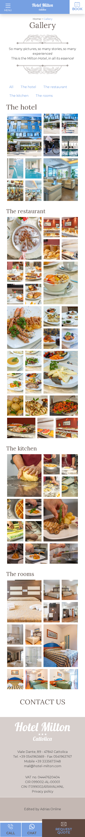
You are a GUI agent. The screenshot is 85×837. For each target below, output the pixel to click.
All (11, 87)
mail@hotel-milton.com (42, 766)
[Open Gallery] (24, 135)
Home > (38, 18)
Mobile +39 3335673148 (42, 761)
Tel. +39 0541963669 (29, 756)
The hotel (28, 87)
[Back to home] (42, 7)
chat (32, 833)
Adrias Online (50, 809)
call (10, 833)
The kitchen (18, 96)
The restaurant (55, 87)
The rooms (44, 96)
